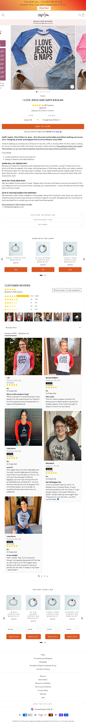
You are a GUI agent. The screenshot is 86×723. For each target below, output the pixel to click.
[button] (38, 105)
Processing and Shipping (43, 658)
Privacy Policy (43, 690)
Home (42, 96)
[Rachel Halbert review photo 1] (62, 356)
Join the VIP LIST (42, 704)
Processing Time (43, 220)
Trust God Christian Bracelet (70, 260)
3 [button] (44, 576)
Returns (42, 224)
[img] (23, 385)
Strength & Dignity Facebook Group (43, 666)
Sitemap (43, 694)
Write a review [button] (59, 290)
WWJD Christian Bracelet (16, 259)
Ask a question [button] (74, 290)
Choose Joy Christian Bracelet (72, 614)
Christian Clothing (43, 669)
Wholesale (43, 662)
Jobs (43, 698)
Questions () (23, 333)
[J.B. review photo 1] (23, 356)
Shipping (34, 110)
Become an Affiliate (43, 683)
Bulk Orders (43, 680)
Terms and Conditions (43, 687)
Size (31, 115)
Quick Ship (6, 173)
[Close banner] (83, 5)
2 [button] (41, 576)
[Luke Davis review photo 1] (23, 427)
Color (51, 115)
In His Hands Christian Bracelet (43, 260)
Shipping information (43, 215)
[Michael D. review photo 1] (62, 436)
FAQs (43, 655)
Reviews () (11, 333)
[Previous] (2, 259)
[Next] (84, 259)
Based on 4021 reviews (14, 292)
